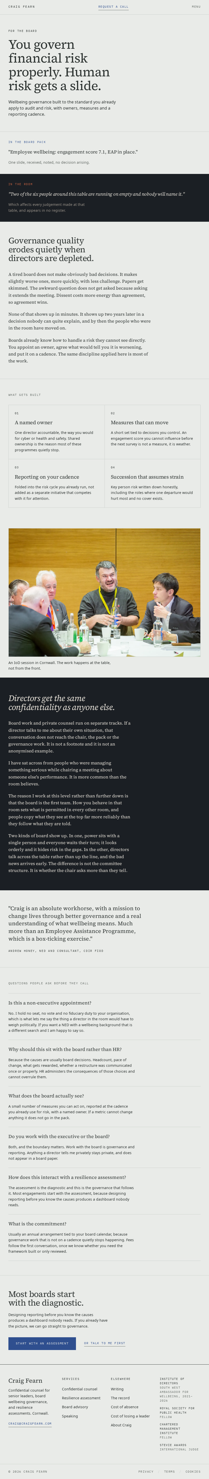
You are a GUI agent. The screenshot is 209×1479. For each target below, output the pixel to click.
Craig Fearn (21, 6)
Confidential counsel (79, 1389)
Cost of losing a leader (130, 1416)
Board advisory (75, 1406)
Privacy (145, 1471)
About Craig (121, 1425)
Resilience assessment (81, 1397)
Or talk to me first (104, 1343)
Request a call (113, 6)
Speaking (70, 1416)
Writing (117, 1389)
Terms (169, 1471)
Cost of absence (124, 1406)
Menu (196, 6)
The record (120, 1397)
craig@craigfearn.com (30, 1423)
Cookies (193, 1471)
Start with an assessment (42, 1343)
